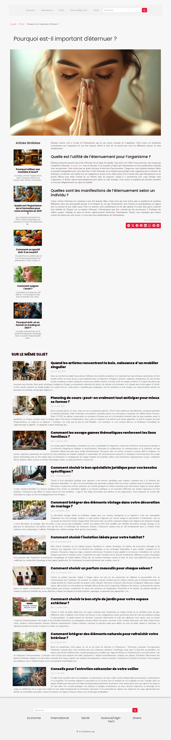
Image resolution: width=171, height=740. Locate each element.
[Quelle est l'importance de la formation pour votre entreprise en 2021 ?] (28, 194)
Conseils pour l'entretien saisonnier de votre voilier (95, 669)
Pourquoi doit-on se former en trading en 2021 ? (28, 325)
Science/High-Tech (78, 10)
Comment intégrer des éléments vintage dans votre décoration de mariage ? (105, 504)
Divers (96, 10)
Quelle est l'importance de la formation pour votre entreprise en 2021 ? (28, 209)
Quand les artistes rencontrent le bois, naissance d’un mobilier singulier (104, 365)
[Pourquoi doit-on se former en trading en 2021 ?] (28, 310)
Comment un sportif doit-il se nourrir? (28, 251)
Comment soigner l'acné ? (28, 287)
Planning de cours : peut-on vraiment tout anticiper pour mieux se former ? (105, 400)
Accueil (13, 24)
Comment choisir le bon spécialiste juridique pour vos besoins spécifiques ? (104, 469)
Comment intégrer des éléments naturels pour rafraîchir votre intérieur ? (104, 636)
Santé (61, 10)
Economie (30, 10)
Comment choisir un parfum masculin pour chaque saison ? (101, 568)
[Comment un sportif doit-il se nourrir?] (28, 238)
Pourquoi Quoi (76, 165)
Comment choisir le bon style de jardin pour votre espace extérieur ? (99, 601)
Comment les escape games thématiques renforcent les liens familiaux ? (103, 434)
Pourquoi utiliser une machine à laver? (28, 171)
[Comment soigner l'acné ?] (28, 274)
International (47, 10)
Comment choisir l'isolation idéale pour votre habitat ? (97, 537)
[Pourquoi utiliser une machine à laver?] (28, 157)
